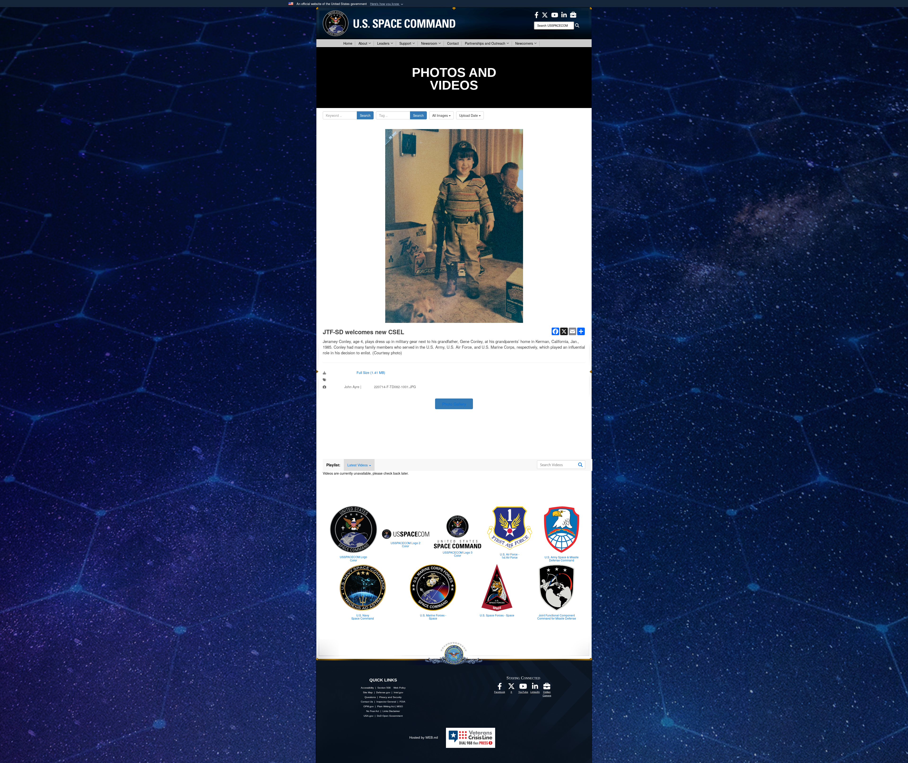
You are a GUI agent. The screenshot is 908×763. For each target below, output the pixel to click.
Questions (370, 697)
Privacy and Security (390, 697)
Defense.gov (383, 692)
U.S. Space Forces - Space (497, 615)
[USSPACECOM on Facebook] (500, 687)
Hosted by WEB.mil (423, 737)
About (362, 43)
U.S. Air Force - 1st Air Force (509, 555)
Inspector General (386, 701)
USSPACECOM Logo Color (353, 558)
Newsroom (429, 43)
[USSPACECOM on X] (511, 687)
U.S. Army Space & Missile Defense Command (562, 558)
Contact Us (367, 701)
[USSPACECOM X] (545, 14)
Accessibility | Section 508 (376, 687)
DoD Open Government (390, 716)
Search (365, 115)
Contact (453, 43)
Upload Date (469, 115)
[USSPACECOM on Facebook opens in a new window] (536, 14)
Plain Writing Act (386, 706)
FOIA (402, 701)
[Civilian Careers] (547, 687)
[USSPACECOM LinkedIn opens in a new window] (564, 14)
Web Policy (399, 687)
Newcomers (524, 43)
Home (347, 43)
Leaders (383, 43)
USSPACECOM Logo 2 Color (405, 544)
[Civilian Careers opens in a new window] (573, 14)
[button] (387, 3)
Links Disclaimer (391, 711)
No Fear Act (372, 711)
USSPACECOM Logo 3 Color (457, 553)
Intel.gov (398, 692)
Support (405, 43)
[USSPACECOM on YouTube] (554, 14)
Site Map (368, 692)
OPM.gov (368, 706)
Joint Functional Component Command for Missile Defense (556, 616)
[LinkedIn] (535, 687)
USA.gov (368, 716)
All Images (440, 115)
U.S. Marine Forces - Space (433, 616)
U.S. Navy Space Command (362, 616)
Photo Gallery (454, 404)
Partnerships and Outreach (485, 43)
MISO (400, 706)
